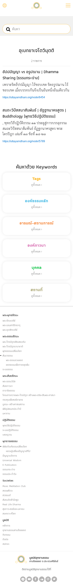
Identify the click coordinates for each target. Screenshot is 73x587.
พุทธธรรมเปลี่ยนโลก (12, 351)
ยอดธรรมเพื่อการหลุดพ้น (17, 365)
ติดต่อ (5, 539)
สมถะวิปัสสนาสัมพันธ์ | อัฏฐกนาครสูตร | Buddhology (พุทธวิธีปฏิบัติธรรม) (34, 113)
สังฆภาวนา (8, 386)
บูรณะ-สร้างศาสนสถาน (14, 404)
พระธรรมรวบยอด (14, 360)
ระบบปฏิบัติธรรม (11, 430)
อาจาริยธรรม (9, 391)
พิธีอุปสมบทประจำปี (12, 409)
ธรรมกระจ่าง (9, 469)
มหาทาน (6, 413)
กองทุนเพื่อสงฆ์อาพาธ (13, 400)
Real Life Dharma (12, 504)
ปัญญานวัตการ (10, 456)
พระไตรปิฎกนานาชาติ (13, 346)
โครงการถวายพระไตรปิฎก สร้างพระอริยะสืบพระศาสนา (29, 395)
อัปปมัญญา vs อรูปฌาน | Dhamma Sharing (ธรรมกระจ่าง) (30, 74)
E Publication (9, 465)
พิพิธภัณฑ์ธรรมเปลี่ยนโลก (15, 446)
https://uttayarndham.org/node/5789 (24, 141)
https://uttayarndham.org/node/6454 (24, 97)
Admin (6, 544)
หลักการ (6, 526)
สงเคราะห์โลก (9, 514)
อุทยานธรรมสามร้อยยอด (14, 530)
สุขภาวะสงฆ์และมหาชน (13, 509)
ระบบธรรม (8, 369)
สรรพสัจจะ (8, 491)
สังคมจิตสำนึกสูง (11, 500)
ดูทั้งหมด (36, 184)
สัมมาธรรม (8, 356)
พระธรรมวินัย (9, 381)
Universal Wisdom (12, 460)
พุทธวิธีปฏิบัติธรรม (11, 425)
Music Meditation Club (14, 486)
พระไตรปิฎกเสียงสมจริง (14, 342)
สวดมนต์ (7, 495)
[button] (68, 5)
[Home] (36, 5)
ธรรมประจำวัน (9, 474)
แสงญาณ (7, 435)
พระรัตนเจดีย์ (9, 321)
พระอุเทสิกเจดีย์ (10, 330)
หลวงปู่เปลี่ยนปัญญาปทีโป (18, 451)
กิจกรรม (6, 535)
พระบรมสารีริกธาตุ (11, 325)
